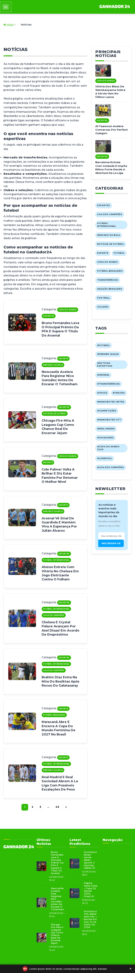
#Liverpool (104, 458)
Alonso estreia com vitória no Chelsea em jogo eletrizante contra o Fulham (60, 573)
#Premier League (108, 354)
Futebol (119, 253)
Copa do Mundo (68, 310)
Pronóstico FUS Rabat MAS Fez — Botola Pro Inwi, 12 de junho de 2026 (91, 919)
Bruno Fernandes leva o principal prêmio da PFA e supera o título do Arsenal (60, 329)
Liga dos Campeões (53, 615)
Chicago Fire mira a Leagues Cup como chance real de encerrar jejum (58, 427)
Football (103, 298)
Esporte (63, 358)
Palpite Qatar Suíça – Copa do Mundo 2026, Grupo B (90, 890)
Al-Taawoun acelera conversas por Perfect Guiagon (111, 129)
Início (10, 24)
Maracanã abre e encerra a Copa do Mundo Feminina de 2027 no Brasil (58, 728)
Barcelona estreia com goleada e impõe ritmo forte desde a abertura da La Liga (111, 168)
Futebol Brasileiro (54, 715)
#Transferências (108, 384)
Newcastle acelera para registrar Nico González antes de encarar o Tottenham (60, 378)
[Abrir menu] (5, 7)
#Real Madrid (106, 428)
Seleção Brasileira (109, 289)
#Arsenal (103, 375)
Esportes (48, 316)
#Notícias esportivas (104, 364)
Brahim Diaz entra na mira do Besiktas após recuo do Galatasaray (60, 681)
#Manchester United (110, 402)
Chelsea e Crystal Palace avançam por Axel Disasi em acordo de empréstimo (60, 628)
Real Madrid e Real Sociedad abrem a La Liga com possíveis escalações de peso (60, 783)
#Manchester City (109, 419)
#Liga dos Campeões (110, 467)
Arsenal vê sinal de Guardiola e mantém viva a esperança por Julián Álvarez (59, 524)
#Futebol (103, 345)
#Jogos (102, 393)
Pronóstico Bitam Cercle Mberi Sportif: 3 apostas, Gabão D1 (90, 860)
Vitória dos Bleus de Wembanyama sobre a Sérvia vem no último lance (110, 92)
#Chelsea (119, 393)
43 (57, 806)
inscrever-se (111, 543)
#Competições (106, 410)
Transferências (107, 280)
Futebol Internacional (56, 560)
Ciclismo (102, 307)
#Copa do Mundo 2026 (108, 448)
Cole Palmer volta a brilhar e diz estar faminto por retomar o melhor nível (60, 476)
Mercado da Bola (53, 365)
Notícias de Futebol (54, 413)
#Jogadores (105, 437)
